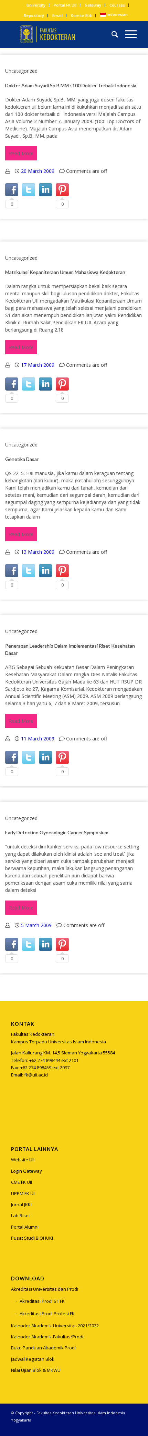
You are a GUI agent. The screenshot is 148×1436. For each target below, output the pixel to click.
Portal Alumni (25, 1227)
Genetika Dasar (22, 459)
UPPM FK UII (23, 1193)
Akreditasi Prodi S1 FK (42, 1301)
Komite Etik (81, 15)
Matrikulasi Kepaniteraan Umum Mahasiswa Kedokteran (65, 272)
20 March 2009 (37, 171)
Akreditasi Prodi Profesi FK (47, 1313)
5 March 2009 (36, 925)
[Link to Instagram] (16, 1109)
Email (57, 15)
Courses (117, 5)
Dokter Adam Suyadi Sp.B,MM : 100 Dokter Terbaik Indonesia (70, 85)
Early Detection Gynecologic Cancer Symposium (56, 832)
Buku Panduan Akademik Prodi (43, 1348)
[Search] (111, 34)
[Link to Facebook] (121, 1427)
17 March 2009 (37, 365)
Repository (34, 15)
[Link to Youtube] (132, 1427)
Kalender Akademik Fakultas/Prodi (47, 1337)
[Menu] (127, 34)
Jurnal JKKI (21, 1204)
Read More (21, 153)
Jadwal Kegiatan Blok (32, 1359)
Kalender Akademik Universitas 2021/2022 (55, 1325)
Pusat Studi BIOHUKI (32, 1238)
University (36, 5)
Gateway (93, 5)
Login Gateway (26, 1171)
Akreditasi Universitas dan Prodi (44, 1289)
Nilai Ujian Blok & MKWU (36, 1370)
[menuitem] (36, 5)
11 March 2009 (37, 738)
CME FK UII (21, 1182)
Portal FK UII (65, 5)
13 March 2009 (37, 552)
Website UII (22, 1160)
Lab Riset (20, 1215)
